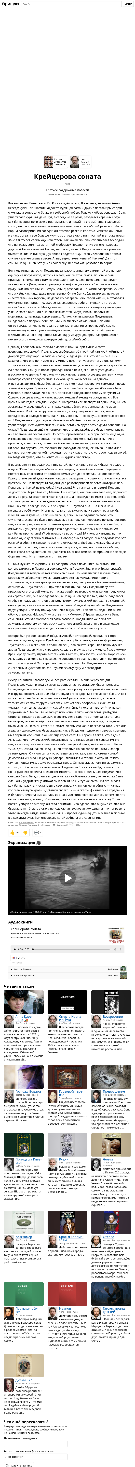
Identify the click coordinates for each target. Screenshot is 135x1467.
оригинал (76, 194)
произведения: (21, 1438)
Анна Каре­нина (24, 1018)
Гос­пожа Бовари (28, 1091)
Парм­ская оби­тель (26, 1310)
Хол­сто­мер (23, 1237)
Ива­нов (65, 1308)
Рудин (63, 1159)
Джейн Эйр (23, 1380)
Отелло (108, 1237)
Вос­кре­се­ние (113, 1016)
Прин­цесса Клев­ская (28, 1161)
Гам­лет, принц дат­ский (114, 1310)
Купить (20, 958)
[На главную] (10, 4)
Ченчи (108, 1159)
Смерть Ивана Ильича (70, 1018)
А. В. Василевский (26, 822)
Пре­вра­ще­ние (114, 1091)
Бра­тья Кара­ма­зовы (71, 1238)
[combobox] (71, 4)
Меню (128, 4)
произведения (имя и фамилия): (29, 1451)
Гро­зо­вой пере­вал (71, 1093)
